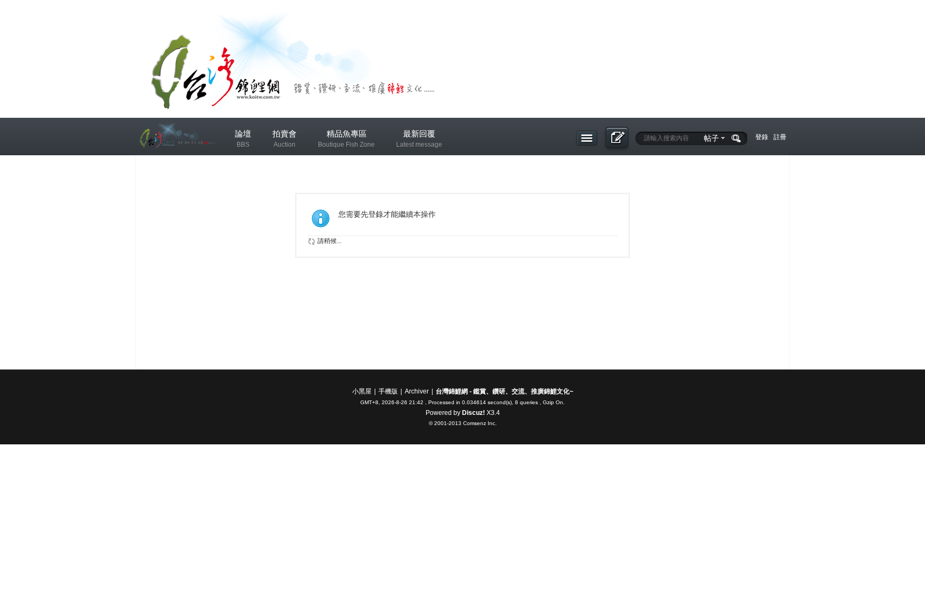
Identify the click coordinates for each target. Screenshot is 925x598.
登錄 (761, 137)
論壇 (243, 138)
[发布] (616, 139)
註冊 (780, 137)
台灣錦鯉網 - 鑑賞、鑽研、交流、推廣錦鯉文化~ (504, 391)
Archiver (417, 391)
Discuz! (473, 413)
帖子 (711, 138)
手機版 (388, 391)
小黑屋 (361, 391)
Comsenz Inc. (480, 423)
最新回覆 (419, 138)
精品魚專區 (346, 138)
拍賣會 (284, 138)
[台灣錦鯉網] (176, 156)
